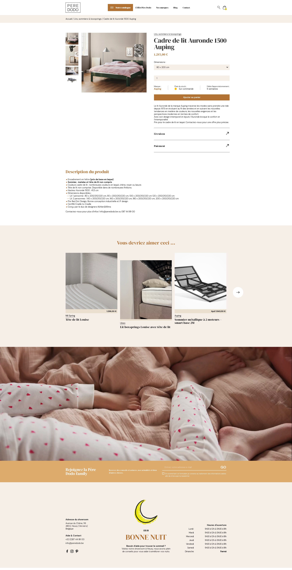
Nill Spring (70, 315)
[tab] (192, 134)
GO (223, 467)
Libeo (122, 323)
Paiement (159, 146)
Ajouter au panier (191, 97)
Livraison (159, 133)
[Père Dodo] (73, 8)
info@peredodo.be (75, 543)
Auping (157, 89)
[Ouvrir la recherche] (218, 7)
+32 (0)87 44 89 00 (75, 539)
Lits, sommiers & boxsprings (88, 19)
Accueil (69, 19)
